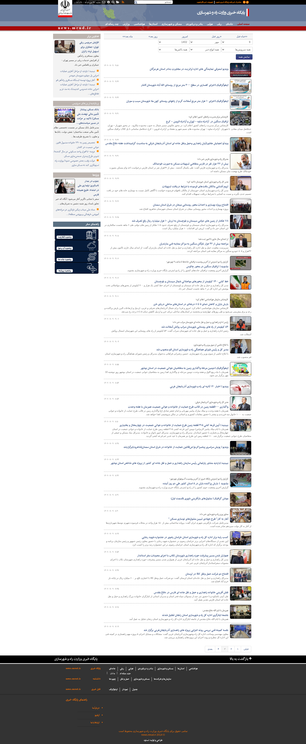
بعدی (210, 649)
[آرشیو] (117, 2)
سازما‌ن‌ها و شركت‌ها (162, 679)
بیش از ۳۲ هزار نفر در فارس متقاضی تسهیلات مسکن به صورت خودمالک (190, 164)
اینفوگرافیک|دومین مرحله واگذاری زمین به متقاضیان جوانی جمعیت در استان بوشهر (184, 368)
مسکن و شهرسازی (172, 23)
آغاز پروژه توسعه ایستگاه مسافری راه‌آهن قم (76, 80)
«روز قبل (216, 36)
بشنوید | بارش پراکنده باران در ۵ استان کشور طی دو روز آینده (195, 483)
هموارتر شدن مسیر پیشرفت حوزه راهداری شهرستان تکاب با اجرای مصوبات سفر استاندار (182, 555)
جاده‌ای (229, 23)
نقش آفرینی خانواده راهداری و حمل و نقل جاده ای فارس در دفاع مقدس (191, 592)
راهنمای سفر (92, 224)
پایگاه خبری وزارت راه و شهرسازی (223, 12)
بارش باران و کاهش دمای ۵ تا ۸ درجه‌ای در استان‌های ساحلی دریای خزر (190, 304)
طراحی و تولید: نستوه (153, 740)
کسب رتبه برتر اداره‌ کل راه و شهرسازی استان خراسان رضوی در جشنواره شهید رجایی (185, 537)
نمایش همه (244, 56)
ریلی (219, 23)
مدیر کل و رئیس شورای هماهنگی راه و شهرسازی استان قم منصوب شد (192, 349)
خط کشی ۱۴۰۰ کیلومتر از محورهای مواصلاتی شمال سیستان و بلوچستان (191, 281)
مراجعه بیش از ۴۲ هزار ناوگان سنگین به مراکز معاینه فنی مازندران (193, 244)
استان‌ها (153, 23)
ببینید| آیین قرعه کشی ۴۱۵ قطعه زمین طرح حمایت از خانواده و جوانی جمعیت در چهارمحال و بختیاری (173, 425)
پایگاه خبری (96, 668)
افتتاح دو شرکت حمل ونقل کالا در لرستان (206, 574)
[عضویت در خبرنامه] (219, 1)
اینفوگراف (113, 690)
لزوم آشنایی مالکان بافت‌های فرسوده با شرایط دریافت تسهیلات (195, 186)
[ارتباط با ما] (103, 2)
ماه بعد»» (128, 36)
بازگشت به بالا (239, 659)
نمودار (125, 690)
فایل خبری (96, 689)
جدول (135, 690)
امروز (185, 36)
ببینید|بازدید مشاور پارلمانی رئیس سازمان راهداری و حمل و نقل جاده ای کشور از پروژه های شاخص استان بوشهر (169, 463)
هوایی (210, 23)
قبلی (246, 649)
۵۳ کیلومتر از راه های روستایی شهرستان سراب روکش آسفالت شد (194, 327)
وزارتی (126, 23)
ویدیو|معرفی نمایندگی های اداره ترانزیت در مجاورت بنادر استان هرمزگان (189, 69)
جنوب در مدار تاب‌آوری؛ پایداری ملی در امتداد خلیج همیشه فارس (88, 188)
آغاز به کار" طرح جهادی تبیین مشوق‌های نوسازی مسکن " (198, 519)
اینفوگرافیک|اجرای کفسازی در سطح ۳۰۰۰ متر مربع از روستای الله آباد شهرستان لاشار (184, 85)
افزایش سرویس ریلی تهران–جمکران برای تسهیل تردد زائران (89, 47)
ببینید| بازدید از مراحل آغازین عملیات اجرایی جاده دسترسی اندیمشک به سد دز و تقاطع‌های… (79, 89)
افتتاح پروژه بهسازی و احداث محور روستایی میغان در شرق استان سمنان (190, 205)
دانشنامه (97, 679)
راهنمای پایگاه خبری (76, 699)
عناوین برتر (93, 36)
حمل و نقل (124, 679)
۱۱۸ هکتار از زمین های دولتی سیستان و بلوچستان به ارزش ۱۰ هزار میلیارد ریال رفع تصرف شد (180, 221)
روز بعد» (153, 36)
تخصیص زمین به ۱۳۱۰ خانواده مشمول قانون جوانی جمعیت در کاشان (77, 145)
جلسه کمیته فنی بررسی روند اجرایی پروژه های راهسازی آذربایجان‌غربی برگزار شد (186, 630)
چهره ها (112, 679)
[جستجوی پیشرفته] (113, 2)
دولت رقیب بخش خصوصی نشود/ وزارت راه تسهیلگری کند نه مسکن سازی (77, 163)
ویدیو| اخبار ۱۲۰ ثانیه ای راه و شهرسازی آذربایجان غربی (199, 386)
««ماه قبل (241, 36)
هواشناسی (139, 23)
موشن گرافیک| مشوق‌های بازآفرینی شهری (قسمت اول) (199, 498)
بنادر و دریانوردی (194, 23)
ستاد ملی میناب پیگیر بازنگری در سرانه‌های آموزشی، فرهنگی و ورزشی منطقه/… (77, 212)
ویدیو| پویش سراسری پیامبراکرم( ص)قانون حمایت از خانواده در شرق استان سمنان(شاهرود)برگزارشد (175, 447)
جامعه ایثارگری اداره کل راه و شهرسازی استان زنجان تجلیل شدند (195, 615)
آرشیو (97, 715)
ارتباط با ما (95, 723)
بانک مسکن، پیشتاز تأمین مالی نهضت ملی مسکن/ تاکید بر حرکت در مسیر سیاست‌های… (87, 116)
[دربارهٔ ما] (108, 2)
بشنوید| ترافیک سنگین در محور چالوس (207, 266)
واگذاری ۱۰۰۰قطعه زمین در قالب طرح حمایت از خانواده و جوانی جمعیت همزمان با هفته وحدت (178, 407)
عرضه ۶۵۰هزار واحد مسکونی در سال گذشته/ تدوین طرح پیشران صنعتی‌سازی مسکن (76, 154)
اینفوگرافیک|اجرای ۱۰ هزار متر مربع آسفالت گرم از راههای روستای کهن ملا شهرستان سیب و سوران (177, 101)
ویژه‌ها (95, 175)
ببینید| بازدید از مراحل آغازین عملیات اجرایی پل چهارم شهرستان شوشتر (79, 73)
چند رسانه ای (111, 23)
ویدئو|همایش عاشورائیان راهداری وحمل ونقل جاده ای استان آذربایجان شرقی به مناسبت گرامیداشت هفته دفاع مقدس (166, 143)
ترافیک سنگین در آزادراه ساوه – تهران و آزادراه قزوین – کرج (197, 121)
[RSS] (123, 2)
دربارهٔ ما (96, 708)
